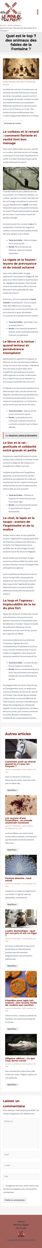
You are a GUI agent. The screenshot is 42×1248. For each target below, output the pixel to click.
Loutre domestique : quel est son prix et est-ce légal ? (21, 933)
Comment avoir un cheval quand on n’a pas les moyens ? (20, 764)
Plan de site (21, 1228)
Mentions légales (21, 1224)
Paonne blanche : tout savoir (18, 879)
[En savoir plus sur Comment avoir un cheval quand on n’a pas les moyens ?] (21, 748)
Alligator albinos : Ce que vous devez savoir (20, 1059)
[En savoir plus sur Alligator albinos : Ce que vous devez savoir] (21, 1044)
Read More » (12, 790)
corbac (28, 149)
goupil (6, 204)
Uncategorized (10, 828)
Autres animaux (9, 81)
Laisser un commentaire (13, 769)
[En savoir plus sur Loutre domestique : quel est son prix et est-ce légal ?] (21, 918)
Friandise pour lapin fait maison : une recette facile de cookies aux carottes (21, 1002)
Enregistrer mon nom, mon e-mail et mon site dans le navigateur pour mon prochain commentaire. (21, 1188)
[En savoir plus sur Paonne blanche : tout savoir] (21, 865)
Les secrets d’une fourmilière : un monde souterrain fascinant (18, 820)
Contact (21, 1221)
